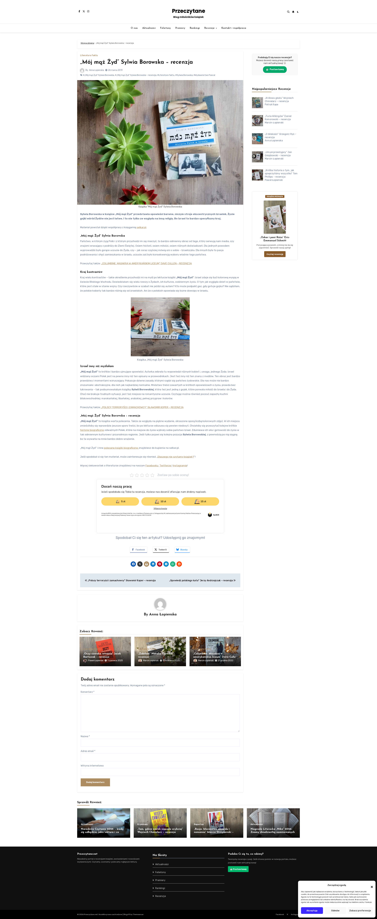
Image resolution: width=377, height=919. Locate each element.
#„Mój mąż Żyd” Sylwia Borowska (98, 75)
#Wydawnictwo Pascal (204, 75)
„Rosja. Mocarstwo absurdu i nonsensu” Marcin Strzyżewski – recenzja (214, 832)
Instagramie (180, 465)
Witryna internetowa (92, 765)
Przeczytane (188, 11)
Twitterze (165, 465)
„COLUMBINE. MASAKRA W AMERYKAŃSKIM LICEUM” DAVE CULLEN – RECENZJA (146, 263)
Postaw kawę (275, 69)
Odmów (335, 910)
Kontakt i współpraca (233, 28)
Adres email (88, 751)
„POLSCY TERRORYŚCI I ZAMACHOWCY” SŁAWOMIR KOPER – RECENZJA (142, 407)
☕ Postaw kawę (238, 869)
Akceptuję (312, 910)
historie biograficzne (92, 430)
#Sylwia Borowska (184, 75)
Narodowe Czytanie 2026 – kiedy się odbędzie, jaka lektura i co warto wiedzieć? (102, 832)
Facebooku (151, 465)
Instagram (295, 914)
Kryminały (142, 824)
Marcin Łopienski (151, 660)
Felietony (165, 28)
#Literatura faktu (165, 75)
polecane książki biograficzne (121, 447)
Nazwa (85, 736)
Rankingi (195, 28)
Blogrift (127, 914)
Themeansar (138, 914)
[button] (370, 885)
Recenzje (210, 28)
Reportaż (199, 824)
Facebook (280, 914)
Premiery (180, 28)
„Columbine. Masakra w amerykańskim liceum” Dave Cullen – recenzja (215, 657)
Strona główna (87, 43)
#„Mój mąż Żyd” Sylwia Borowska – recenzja (135, 75)
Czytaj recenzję (275, 254)
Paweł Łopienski (95, 660)
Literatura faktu (89, 55)
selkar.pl (141, 227)
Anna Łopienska (96, 70)
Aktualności (149, 28)
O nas (134, 28)
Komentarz (87, 692)
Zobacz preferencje (360, 910)
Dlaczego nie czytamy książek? (176, 456)
